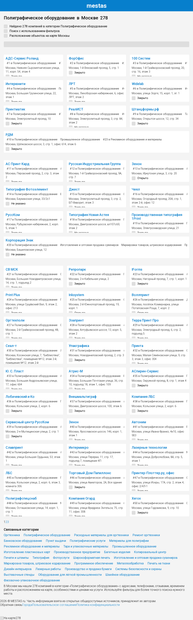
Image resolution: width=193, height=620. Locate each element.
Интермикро (79, 447)
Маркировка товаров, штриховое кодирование (151, 245)
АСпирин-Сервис (145, 371)
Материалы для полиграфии (129, 541)
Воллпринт (140, 295)
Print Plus (13, 295)
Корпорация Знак (19, 240)
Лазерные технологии (149, 447)
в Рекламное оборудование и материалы (132, 139)
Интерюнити (15, 84)
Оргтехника (12, 535)
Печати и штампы (16, 558)
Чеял (136, 189)
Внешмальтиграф (82, 397)
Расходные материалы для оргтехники (101, 535)
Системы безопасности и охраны (138, 569)
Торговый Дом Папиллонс (90, 473)
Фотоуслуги (61, 558)
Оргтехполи (15, 320)
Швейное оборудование (122, 574)
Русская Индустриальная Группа (95, 164)
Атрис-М (76, 371)
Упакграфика (79, 346)
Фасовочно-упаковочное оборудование (32, 580)
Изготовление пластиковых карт (27, 552)
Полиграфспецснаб (21, 498)
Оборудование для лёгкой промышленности (70, 574)
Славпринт (14, 447)
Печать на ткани (158, 563)
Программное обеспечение (93, 563)
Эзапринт (76, 320)
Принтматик (15, 109)
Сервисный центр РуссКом (27, 422)
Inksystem (76, 295)
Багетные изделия (117, 552)
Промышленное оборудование (80, 139)
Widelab (138, 84)
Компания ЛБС (143, 397)
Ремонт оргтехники (146, 535)
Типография (41, 558)
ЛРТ (72, 84)
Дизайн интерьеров (18, 569)
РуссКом (13, 215)
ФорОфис (76, 58)
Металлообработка (130, 563)
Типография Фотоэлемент (27, 189)
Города (27, 605)
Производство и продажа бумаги (88, 569)
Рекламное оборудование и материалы (32, 546)
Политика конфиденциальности (98, 605)
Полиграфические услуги (87, 541)
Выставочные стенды (19, 574)
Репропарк (77, 269)
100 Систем (141, 58)
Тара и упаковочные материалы (86, 546)
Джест (74, 189)
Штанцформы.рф (145, 109)
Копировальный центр (150, 552)
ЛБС (9, 473)
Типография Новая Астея (89, 215)
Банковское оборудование (23, 541)
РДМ (9, 135)
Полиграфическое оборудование (47, 535)
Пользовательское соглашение (54, 605)
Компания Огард (82, 498)
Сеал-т (11, 346)
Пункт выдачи (56, 541)
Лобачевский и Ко (20, 397)
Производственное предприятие (77, 552)
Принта (137, 346)
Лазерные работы (48, 569)
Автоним (139, 422)
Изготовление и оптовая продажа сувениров (89, 245)
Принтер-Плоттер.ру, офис (153, 473)
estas (97, 5)
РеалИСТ (76, 109)
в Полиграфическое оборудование (31, 63)
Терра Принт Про (145, 320)
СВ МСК (12, 269)
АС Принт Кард (17, 164)
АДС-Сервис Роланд (22, 58)
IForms (137, 269)
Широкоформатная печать (91, 558)
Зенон (137, 164)
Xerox (136, 498)
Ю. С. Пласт (15, 371)
